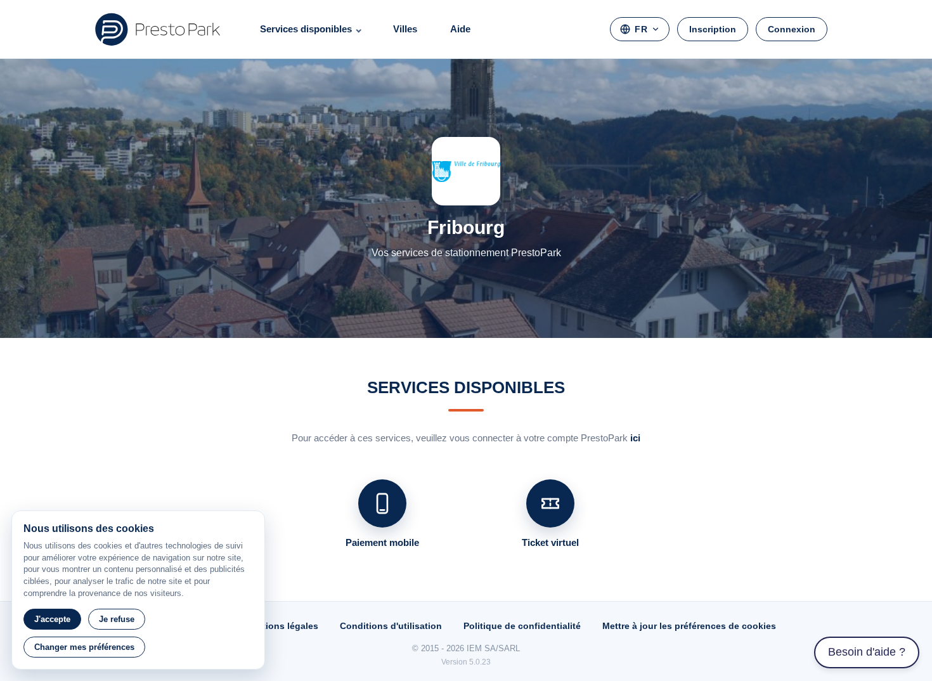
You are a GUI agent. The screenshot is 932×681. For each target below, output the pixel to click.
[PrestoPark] (158, 29)
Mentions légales (281, 626)
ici (635, 437)
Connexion (791, 29)
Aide (460, 28)
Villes (405, 28)
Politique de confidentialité (522, 626)
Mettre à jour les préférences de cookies (689, 626)
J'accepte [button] (52, 619)
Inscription (712, 29)
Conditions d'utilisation (391, 626)
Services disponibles (306, 28)
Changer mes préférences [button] (84, 647)
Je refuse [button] (116, 619)
